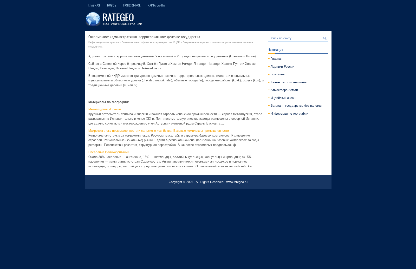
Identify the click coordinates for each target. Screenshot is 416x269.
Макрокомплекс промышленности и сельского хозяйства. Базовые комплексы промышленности (158, 130)
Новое (111, 5)
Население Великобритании (108, 152)
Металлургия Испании (104, 109)
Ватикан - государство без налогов (296, 105)
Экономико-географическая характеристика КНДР (151, 42)
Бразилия (278, 74)
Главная (94, 5)
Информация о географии (103, 42)
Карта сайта (156, 5)
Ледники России (282, 66)
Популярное (132, 5)
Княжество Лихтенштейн (288, 82)
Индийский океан (283, 98)
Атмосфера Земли (284, 90)
